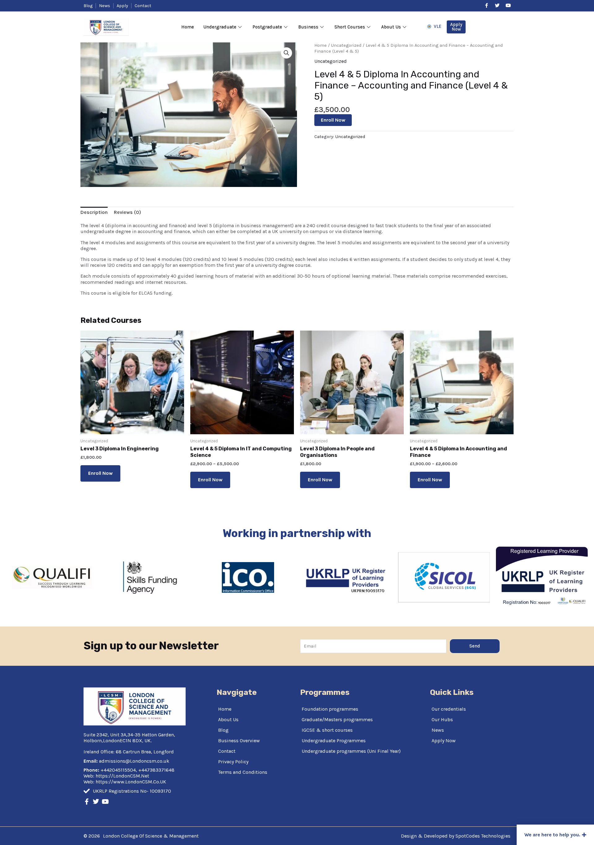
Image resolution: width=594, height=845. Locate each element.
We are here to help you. (552, 835)
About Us (391, 27)
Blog (223, 730)
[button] (555, 835)
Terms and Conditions (242, 772)
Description (94, 212)
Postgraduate (267, 27)
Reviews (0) (127, 212)
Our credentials (449, 709)
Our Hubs (442, 719)
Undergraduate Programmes (334, 740)
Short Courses (349, 27)
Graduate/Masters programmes (337, 719)
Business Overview (239, 740)
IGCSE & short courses (327, 730)
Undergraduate (219, 27)
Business (308, 27)
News (438, 730)
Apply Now (444, 740)
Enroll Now (333, 120)
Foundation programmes (330, 709)
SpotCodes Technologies (482, 836)
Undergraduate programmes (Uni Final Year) (351, 751)
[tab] (94, 212)
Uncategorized (346, 45)
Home (187, 27)
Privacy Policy (233, 762)
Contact (226, 751)
